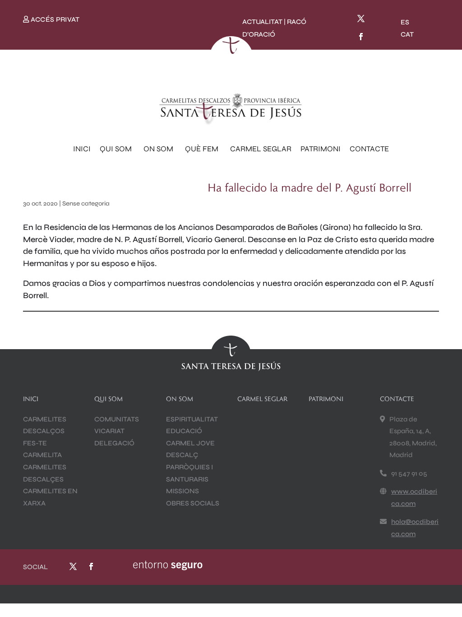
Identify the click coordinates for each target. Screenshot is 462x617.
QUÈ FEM (201, 149)
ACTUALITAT (262, 22)
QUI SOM (116, 149)
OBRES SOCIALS (192, 503)
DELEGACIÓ (114, 443)
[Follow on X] (361, 18)
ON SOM (158, 149)
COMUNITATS (116, 419)
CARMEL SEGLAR (260, 149)
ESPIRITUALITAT (192, 419)
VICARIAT (109, 431)
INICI (82, 149)
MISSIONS (182, 491)
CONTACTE (369, 149)
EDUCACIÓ (184, 431)
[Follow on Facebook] (361, 36)
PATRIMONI (320, 149)
